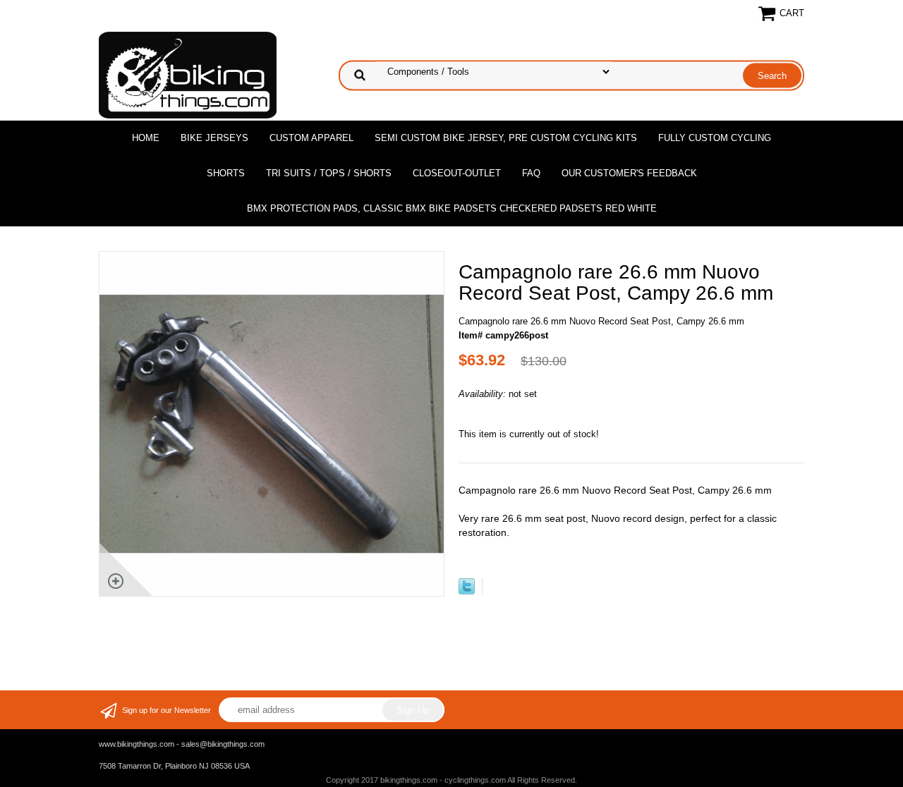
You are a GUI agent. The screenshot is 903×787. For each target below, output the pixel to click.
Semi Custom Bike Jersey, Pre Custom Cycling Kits (506, 138)
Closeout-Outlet (457, 173)
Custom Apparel (311, 138)
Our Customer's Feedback (629, 173)
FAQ (531, 173)
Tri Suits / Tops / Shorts (329, 173)
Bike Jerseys (214, 138)
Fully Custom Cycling (714, 138)
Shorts (226, 173)
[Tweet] (467, 591)
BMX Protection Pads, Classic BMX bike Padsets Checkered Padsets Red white (452, 208)
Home (145, 138)
